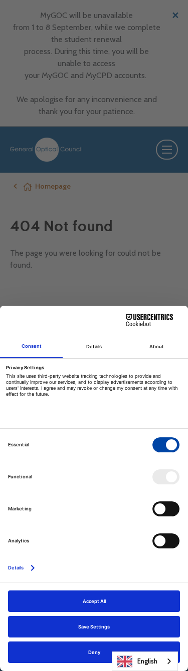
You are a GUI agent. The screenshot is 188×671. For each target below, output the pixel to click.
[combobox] (145, 661)
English (147, 661)
